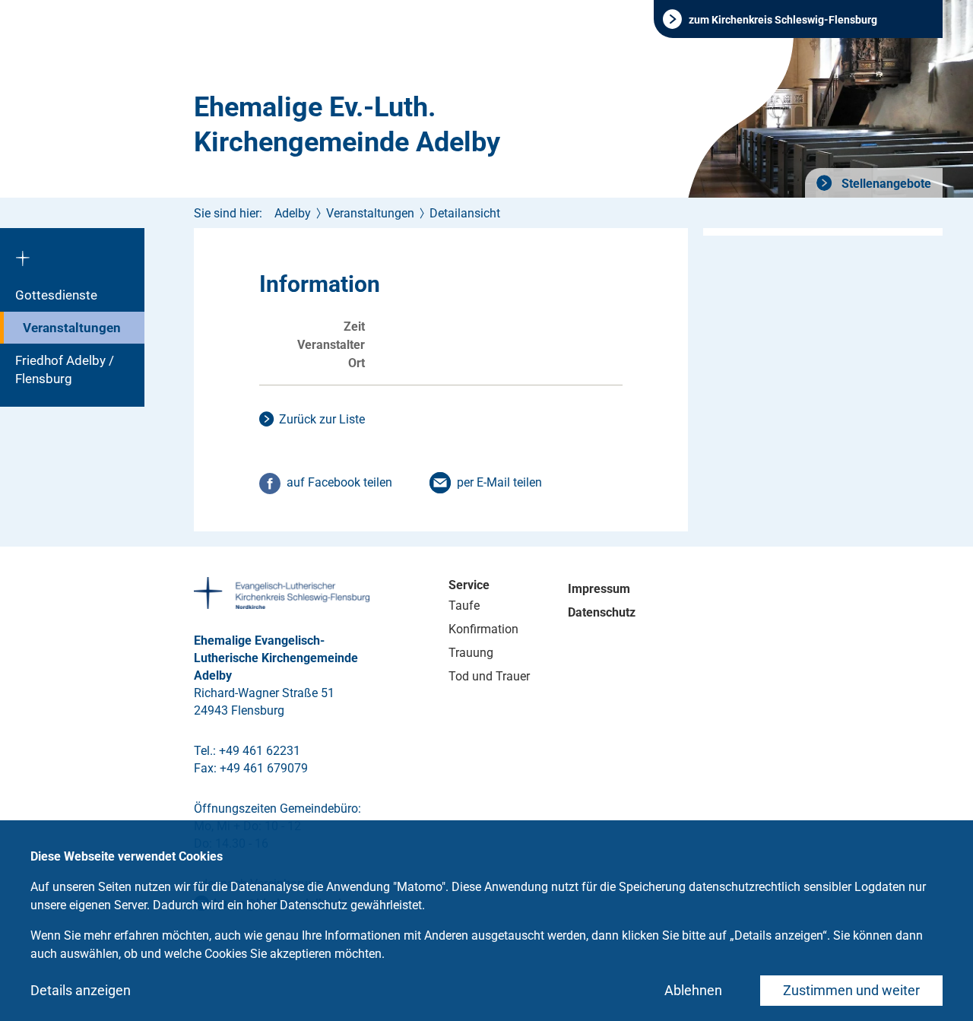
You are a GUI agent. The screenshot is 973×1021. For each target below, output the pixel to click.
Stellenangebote (884, 183)
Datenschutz (601, 612)
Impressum (599, 589)
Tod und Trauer (489, 676)
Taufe (464, 605)
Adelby (292, 213)
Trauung (470, 652)
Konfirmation (483, 629)
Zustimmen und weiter (851, 990)
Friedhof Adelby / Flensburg (64, 369)
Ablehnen (693, 990)
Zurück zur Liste (322, 419)
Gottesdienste (56, 295)
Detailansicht (464, 213)
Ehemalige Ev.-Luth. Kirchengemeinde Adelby (347, 124)
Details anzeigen (80, 990)
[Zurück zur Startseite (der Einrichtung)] (72, 253)
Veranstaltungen (72, 327)
